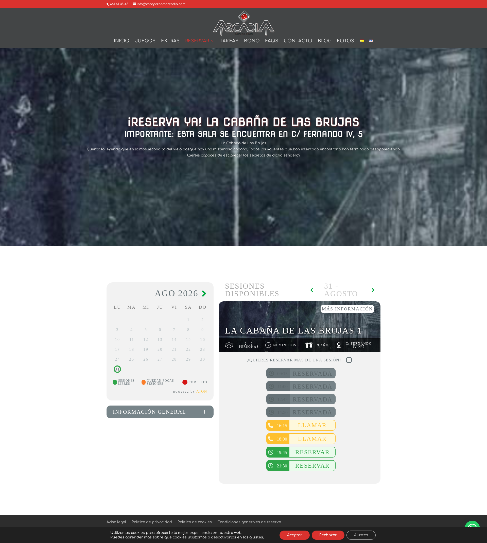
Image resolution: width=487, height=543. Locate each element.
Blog (325, 41)
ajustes (256, 537)
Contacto (298, 41)
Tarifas (229, 41)
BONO (252, 41)
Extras (170, 41)
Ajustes (361, 535)
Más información (347, 308)
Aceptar (294, 535)
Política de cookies (195, 522)
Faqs (271, 41)
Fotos (345, 41)
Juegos (145, 41)
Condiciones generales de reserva (249, 522)
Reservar (197, 41)
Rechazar (328, 535)
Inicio (121, 41)
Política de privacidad (152, 522)
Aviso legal (116, 522)
